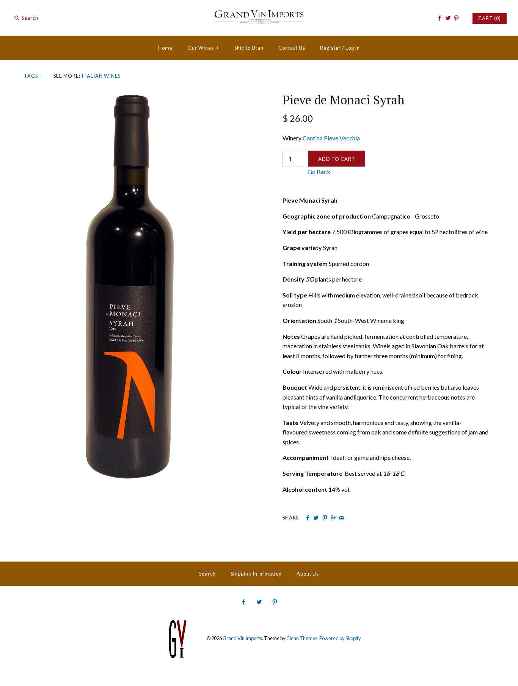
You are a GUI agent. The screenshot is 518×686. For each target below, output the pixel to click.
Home (165, 48)
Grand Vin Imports (242, 639)
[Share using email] (341, 517)
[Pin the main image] (324, 517)
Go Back (306, 171)
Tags (33, 76)
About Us (308, 574)
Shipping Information (256, 574)
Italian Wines (101, 76)
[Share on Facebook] (307, 517)
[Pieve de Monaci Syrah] (130, 97)
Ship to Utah (249, 48)
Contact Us (291, 48)
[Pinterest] (456, 18)
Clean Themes (301, 639)
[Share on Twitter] (316, 517)
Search (207, 574)
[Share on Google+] (333, 517)
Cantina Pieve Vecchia (331, 138)
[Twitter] (447, 18)
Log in (352, 48)
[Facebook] (439, 18)
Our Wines (203, 48)
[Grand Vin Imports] (259, 12)
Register (330, 48)
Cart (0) (489, 18)
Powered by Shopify (340, 639)
